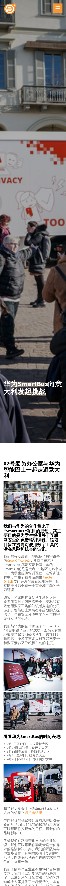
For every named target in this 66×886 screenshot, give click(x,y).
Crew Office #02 (18, 560)
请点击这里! (34, 812)
